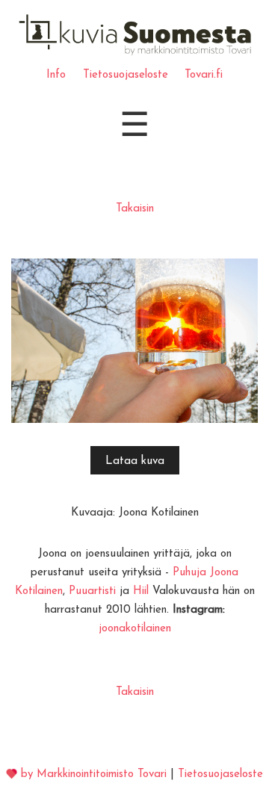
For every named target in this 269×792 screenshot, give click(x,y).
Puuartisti (92, 591)
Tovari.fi (204, 75)
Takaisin (135, 208)
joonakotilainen (135, 628)
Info (56, 75)
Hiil (141, 591)
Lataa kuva (134, 461)
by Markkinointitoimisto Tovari (93, 774)
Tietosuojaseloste (125, 75)
